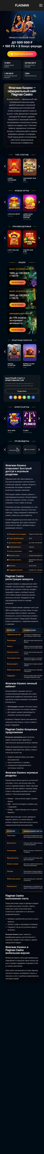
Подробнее (21, 391)
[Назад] (5, 166)
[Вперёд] (39, 166)
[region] (22, 171)
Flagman (22, 5)
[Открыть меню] (40, 5)
